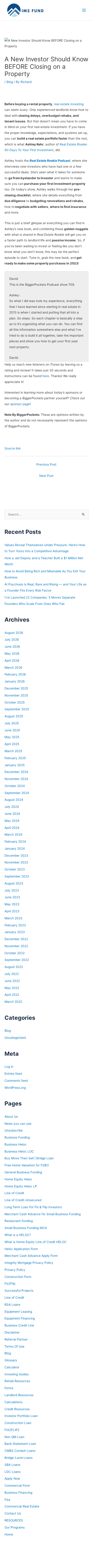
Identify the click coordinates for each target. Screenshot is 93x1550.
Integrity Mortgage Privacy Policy (29, 1263)
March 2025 (13, 751)
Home (9, 1534)
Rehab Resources (17, 1381)
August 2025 (14, 716)
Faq (7, 1499)
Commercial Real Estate (22, 1506)
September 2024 (17, 793)
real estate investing (69, 104)
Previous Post (46, 464)
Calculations (13, 1402)
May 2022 (12, 988)
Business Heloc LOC (19, 1151)
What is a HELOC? (18, 1235)
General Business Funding (23, 1172)
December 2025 (16, 688)
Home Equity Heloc (18, 1179)
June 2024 (12, 813)
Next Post (46, 476)
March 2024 (13, 834)
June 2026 (12, 646)
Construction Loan (18, 1423)
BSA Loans (12, 1304)
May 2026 (12, 653)
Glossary (11, 1360)
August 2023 (14, 883)
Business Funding (17, 1137)
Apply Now (12, 1478)
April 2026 (12, 660)
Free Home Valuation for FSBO (27, 1165)
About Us (11, 1116)
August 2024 (14, 799)
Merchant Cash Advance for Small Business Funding (43, 1214)
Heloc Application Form (21, 1249)
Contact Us (13, 1513)
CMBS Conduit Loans (20, 1451)
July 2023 (12, 890)
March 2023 (13, 918)
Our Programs (15, 1527)
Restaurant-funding (19, 1221)
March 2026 (13, 667)
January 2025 (15, 765)
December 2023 (16, 855)
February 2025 (15, 758)
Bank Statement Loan (20, 1443)
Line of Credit (14, 1193)
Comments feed (16, 1080)
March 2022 (13, 1001)
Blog (10, 82)
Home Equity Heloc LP (21, 1186)
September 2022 (17, 960)
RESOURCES (14, 1520)
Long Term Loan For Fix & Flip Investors (33, 1207)
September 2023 (17, 876)
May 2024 (12, 821)
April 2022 (12, 994)
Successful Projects (19, 1290)
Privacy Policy (15, 1270)
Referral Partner (16, 1339)
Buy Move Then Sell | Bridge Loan (29, 1158)
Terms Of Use (14, 1346)
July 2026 (12, 639)
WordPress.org (15, 1087)
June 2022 (12, 981)
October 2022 (15, 953)
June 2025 (12, 730)
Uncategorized (15, 1037)
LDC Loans (13, 1472)
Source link (13, 448)
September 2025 (17, 709)
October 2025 (15, 702)
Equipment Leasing (18, 1311)
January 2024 (15, 848)
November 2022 (16, 946)
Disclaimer (12, 1332)
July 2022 (12, 974)
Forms (9, 1388)
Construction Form (18, 1277)
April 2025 (12, 744)
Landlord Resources (19, 1395)
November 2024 (16, 779)
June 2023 (12, 897)
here (45, 376)
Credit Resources (17, 1409)
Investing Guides (17, 1374)
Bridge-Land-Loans (19, 1458)
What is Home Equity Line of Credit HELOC (36, 1242)
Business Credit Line (19, 1325)
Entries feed (13, 1073)
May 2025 (12, 737)
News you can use (18, 1123)
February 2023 (15, 925)
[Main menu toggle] (84, 10)
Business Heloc (16, 1144)
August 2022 (14, 967)
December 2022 (16, 939)
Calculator (12, 1367)
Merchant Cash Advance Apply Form (31, 1256)
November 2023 (16, 862)
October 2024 (15, 786)
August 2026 (14, 633)
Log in (9, 1066)
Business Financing (18, 1492)
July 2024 (12, 806)
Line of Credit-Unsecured (23, 1200)
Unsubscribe (14, 1130)
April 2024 (12, 828)
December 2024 (16, 772)
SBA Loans (12, 1465)
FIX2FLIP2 (12, 1430)
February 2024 (15, 841)
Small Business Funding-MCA (26, 1228)
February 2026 (15, 674)
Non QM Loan (14, 1437)
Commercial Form (17, 1485)
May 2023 (12, 904)
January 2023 (15, 932)
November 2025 (16, 695)
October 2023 (15, 869)
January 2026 (15, 681)
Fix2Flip (10, 1283)
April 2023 (12, 911)
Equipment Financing (20, 1318)
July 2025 (12, 723)
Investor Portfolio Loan (21, 1416)
